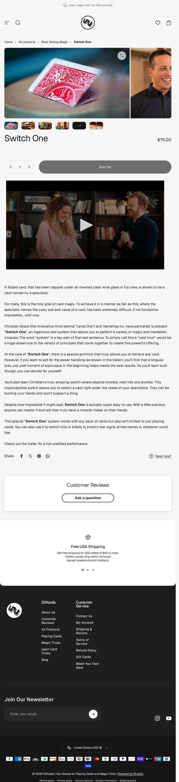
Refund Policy (86, 650)
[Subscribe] (93, 714)
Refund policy (47, 780)
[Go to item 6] (96, 125)
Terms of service (84, 780)
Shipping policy (128, 780)
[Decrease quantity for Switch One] (10, 167)
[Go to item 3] (45, 125)
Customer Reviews (48, 621)
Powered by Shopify (130, 774)
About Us (48, 612)
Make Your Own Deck (87, 666)
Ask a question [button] (88, 498)
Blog (44, 660)
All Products (50, 629)
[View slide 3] (93, 570)
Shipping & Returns (84, 631)
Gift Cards (83, 657)
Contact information (106, 780)
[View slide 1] (82, 570)
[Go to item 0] (11, 125)
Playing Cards (51, 636)
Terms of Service (82, 642)
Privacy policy (64, 780)
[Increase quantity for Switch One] (30, 167)
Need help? (163, 456)
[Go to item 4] (62, 125)
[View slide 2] (88, 570)
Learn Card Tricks (49, 651)
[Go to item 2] (28, 125)
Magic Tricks (50, 643)
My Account (84, 623)
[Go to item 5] (79, 125)
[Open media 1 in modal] (121, 55)
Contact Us (84, 616)
